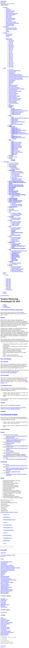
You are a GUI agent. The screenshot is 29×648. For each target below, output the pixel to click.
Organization (6, 161)
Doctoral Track (14, 239)
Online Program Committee (17, 271)
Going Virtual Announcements (12, 23)
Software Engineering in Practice (16, 75)
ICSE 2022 (8, 284)
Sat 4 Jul (10, 52)
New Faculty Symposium (14, 87)
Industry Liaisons (15, 225)
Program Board (14, 167)
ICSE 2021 (8, 286)
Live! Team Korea (15, 175)
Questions (3, 402)
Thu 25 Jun (11, 41)
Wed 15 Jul (11, 65)
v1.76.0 (13, 555)
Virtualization (11, 73)
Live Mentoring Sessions (6, 385)
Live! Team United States (16, 176)
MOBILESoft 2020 (5, 604)
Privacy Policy (9, 15)
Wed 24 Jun (11, 40)
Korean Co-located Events (14, 99)
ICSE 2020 (3, 295)
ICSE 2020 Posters (13, 86)
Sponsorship (5, 26)
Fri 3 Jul (10, 51)
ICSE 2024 (8, 282)
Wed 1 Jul (11, 48)
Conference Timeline (10, 10)
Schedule (5, 305)
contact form (3, 552)
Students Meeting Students (14, 96)
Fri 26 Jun (11, 42)
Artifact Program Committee (17, 269)
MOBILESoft (14, 127)
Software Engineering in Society (15, 77)
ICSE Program (9, 34)
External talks (4, 461)
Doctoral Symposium (13, 85)
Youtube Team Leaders (16, 180)
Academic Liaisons (15, 224)
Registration (8, 9)
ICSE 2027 (8, 278)
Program (5, 32)
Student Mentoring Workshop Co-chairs (9, 512)
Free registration (4, 361)
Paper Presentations (13, 102)
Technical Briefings (13, 90)
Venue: (7, 8)
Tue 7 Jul (11, 55)
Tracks (4, 68)
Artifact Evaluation (13, 97)
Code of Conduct (9, 12)
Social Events (9, 20)
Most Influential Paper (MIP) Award (19, 250)
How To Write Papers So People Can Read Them (16, 465)
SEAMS (13, 159)
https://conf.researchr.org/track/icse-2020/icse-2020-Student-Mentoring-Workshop (13, 408)
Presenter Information (10, 18)
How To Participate (6, 358)
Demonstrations (12, 80)
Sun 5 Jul (11, 53)
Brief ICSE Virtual (10, 25)
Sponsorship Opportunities (11, 29)
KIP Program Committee (16, 204)
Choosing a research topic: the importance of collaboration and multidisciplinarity (15, 440)
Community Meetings (13, 93)
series (7, 295)
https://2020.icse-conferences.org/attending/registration (10, 372)
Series (7, 275)
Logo (7, 30)
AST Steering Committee (16, 214)
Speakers (3, 432)
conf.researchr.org (7, 555)
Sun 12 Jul (11, 62)
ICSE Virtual (8, 17)
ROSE (10, 83)
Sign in (4, 292)
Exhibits (7, 31)
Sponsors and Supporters (11, 28)
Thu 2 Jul (11, 49)
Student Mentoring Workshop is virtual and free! (12, 309)
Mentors (2, 478)
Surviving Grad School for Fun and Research (17, 445)
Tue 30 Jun (11, 47)
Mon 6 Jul (11, 54)
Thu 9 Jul (11, 58)
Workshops (11, 82)
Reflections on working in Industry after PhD (15, 454)
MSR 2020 (3, 605)
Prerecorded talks (5, 375)
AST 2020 (3, 598)
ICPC (12, 116)
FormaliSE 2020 (4, 599)
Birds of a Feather (12, 92)
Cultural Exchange (13, 94)
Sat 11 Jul (11, 60)
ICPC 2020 (3, 602)
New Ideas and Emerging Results (16, 79)
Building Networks (10, 443)
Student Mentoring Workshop (15, 98)
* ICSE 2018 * (9, 289)
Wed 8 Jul (11, 57)
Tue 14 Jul (11, 64)
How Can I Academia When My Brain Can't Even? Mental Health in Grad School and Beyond (17, 468)
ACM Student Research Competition (16, 88)
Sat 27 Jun (11, 43)
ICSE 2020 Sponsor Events (14, 70)
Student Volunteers (13, 100)
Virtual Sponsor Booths (11, 21)
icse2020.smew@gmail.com (15, 405)
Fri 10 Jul (11, 59)
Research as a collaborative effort (13, 471)
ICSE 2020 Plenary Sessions (15, 74)
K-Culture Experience (10, 19)
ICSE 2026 (8, 280)
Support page (3, 556)
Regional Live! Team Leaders (17, 172)
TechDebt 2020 (4, 607)
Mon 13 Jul (11, 63)
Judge (12, 197)
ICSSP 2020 (3, 603)
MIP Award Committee (16, 270)
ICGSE (13, 108)
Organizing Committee (13, 164)
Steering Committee (15, 228)
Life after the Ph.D (10, 451)
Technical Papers (12, 71)
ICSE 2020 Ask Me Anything (15, 91)
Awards (7, 36)
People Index (11, 209)
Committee (13, 203)
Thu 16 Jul (11, 66)
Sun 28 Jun (11, 45)
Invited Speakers (6, 307)
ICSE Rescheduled (10, 24)
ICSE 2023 (8, 283)
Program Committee (15, 169)
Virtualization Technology (16, 178)
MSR (12, 141)
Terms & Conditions (3, 645)
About (4, 304)
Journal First (11, 81)
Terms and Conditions (10, 14)
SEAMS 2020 (4, 612)
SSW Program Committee (16, 205)
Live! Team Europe (15, 173)
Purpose (3, 317)
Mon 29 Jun (11, 46)
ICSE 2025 (8, 281)
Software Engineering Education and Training (18, 76)
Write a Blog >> (4, 1)
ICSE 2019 (8, 288)
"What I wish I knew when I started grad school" (16, 459)
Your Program (9, 35)
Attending (5, 7)
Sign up (5, 293)
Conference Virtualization (16, 171)
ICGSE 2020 (3, 601)
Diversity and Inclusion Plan (12, 13)
